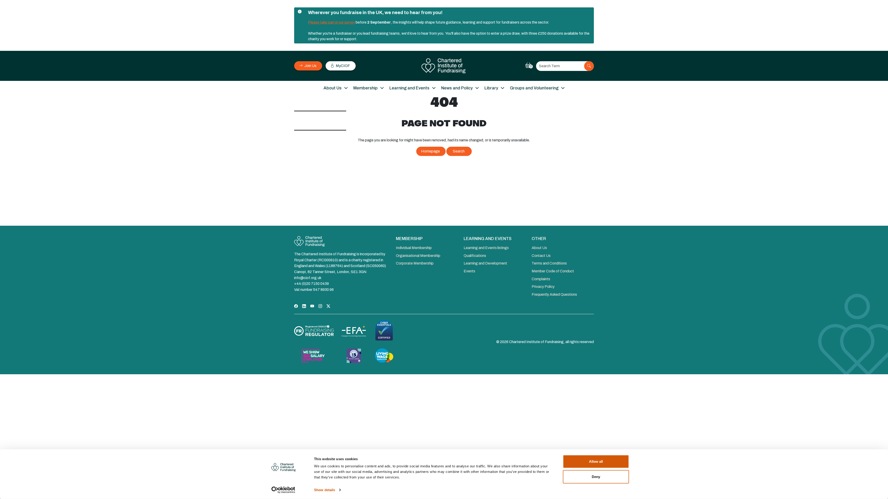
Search (459, 151)
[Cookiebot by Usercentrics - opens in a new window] (283, 490)
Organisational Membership (418, 256)
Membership (365, 88)
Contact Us (541, 256)
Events (469, 271)
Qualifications (475, 256)
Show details (324, 490)
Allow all (596, 461)
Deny (596, 476)
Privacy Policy (543, 287)
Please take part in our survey (331, 22)
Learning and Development (485, 263)
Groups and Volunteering (534, 88)
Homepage (430, 151)
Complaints (541, 279)
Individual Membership (414, 248)
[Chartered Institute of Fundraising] (444, 65)
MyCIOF (342, 66)
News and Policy (457, 88)
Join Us (310, 66)
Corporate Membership (415, 263)
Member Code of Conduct (553, 271)
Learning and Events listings (486, 248)
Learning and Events (409, 88)
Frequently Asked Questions (554, 294)
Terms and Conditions (549, 263)
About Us (333, 88)
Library (491, 88)
